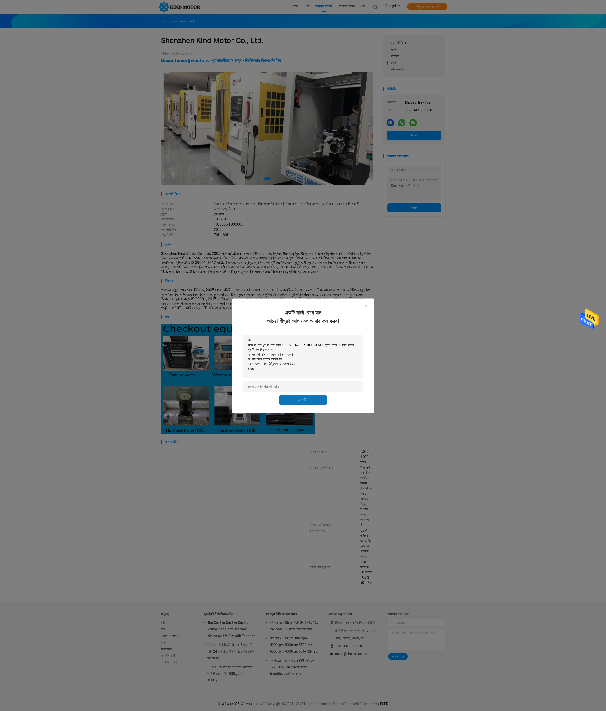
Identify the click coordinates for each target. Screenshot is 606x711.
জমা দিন (303, 399)
